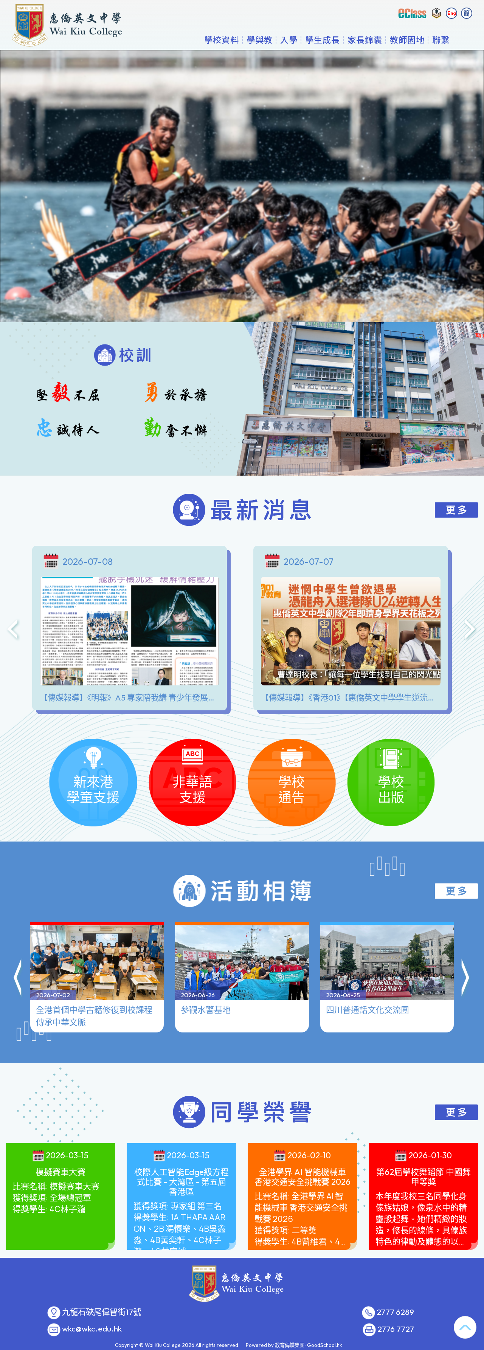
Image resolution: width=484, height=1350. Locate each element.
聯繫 (441, 39)
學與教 (260, 39)
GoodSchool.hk (324, 1345)
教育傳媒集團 (289, 1345)
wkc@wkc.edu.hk (92, 1329)
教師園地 (407, 39)
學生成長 (322, 39)
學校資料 (221, 39)
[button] (18, 979)
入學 (289, 39)
